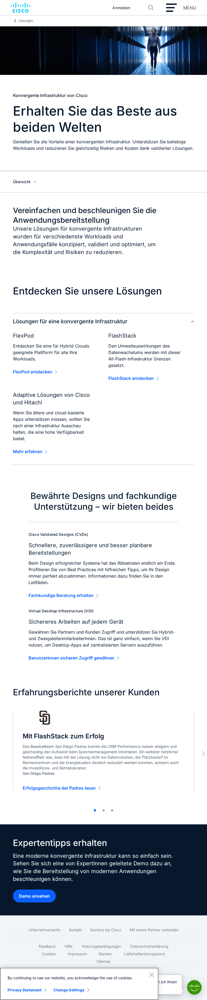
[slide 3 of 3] (112, 810)
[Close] (151, 974)
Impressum (77, 954)
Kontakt (75, 930)
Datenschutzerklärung (149, 946)
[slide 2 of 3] (103, 810)
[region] (79, 984)
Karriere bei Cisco (105, 930)
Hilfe (69, 946)
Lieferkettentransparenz (144, 954)
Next (203, 753)
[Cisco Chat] (194, 987)
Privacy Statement (25, 990)
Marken (105, 954)
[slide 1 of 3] (95, 810)
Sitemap (103, 961)
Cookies (49, 954)
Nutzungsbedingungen (101, 946)
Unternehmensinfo (44, 930)
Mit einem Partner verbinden (154, 930)
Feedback (47, 946)
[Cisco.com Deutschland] (20, 7)
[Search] (150, 7)
